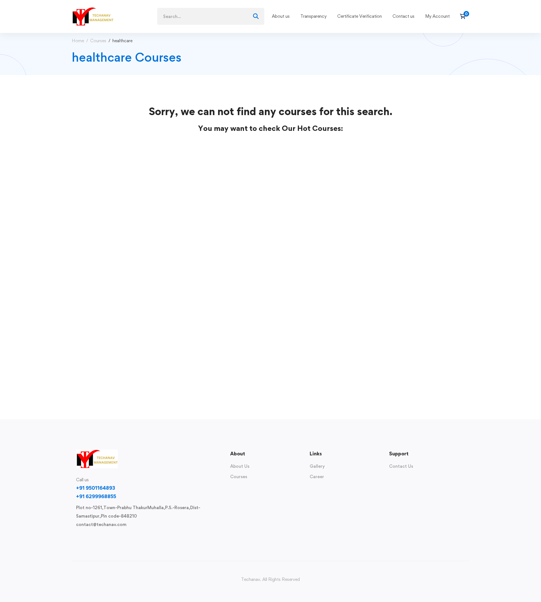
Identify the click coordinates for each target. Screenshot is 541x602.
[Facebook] (85, 537)
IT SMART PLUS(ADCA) (100, 289)
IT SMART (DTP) (91, 336)
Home (78, 40)
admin (77, 203)
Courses (98, 40)
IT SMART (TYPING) (96, 194)
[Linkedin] (112, 537)
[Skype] (94, 537)
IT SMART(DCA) (91, 242)
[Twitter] (76, 537)
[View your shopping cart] (464, 16)
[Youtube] (103, 537)
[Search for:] (210, 16)
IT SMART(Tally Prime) (99, 383)
